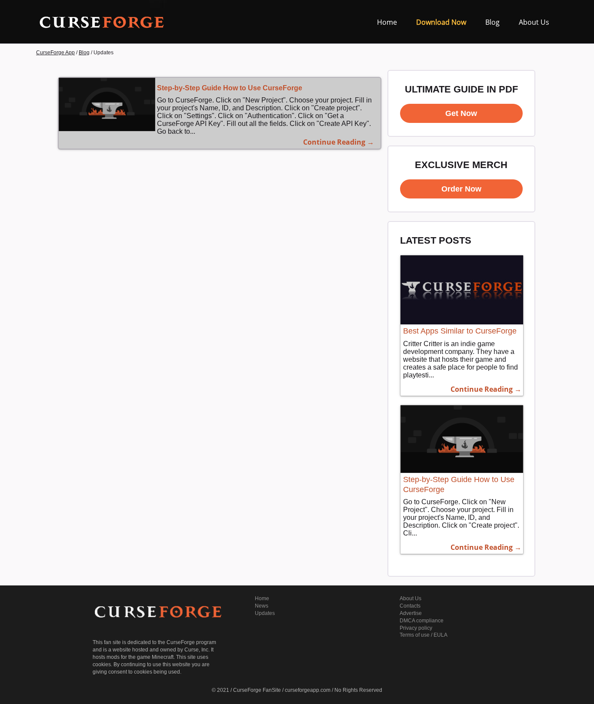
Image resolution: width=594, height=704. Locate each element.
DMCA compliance (422, 621)
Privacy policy (416, 628)
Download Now (441, 22)
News (261, 606)
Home (387, 22)
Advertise (411, 613)
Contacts (410, 606)
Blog (492, 22)
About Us (534, 22)
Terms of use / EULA (423, 635)
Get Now (461, 113)
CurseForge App (55, 53)
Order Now (461, 189)
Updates (265, 613)
